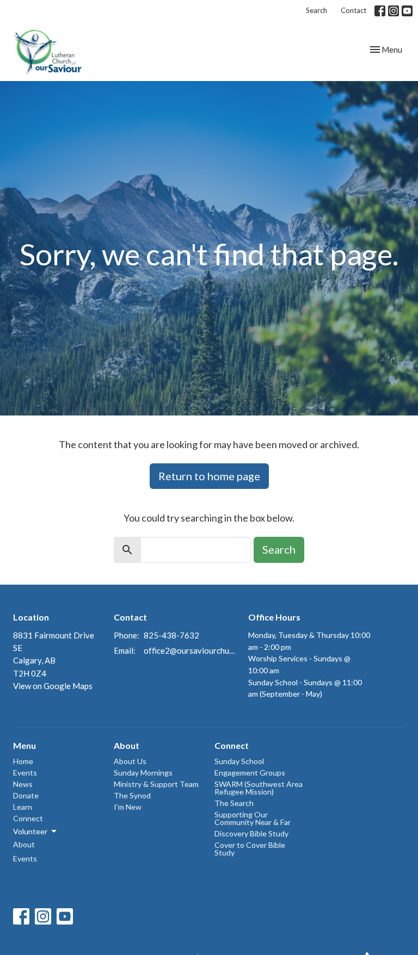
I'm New (128, 806)
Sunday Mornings (143, 772)
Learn (22, 806)
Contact (353, 10)
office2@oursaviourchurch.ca (190, 650)
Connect (28, 818)
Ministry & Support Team (156, 784)
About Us (130, 761)
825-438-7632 (171, 635)
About (24, 844)
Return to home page (209, 475)
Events (25, 772)
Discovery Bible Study (251, 833)
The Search (234, 803)
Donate (26, 795)
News (23, 784)
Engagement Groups (249, 772)
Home (23, 761)
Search (316, 10)
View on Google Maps (53, 686)
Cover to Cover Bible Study (249, 848)
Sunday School (239, 761)
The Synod (132, 795)
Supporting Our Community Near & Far (252, 818)
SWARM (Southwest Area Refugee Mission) (258, 787)
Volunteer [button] (30, 831)
